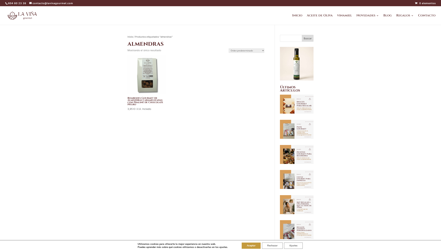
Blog (387, 16)
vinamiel (344, 16)
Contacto (426, 16)
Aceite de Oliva (320, 16)
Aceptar (251, 245)
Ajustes (293, 245)
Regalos (403, 16)
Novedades (365, 16)
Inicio (297, 16)
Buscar (308, 38)
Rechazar (272, 245)
